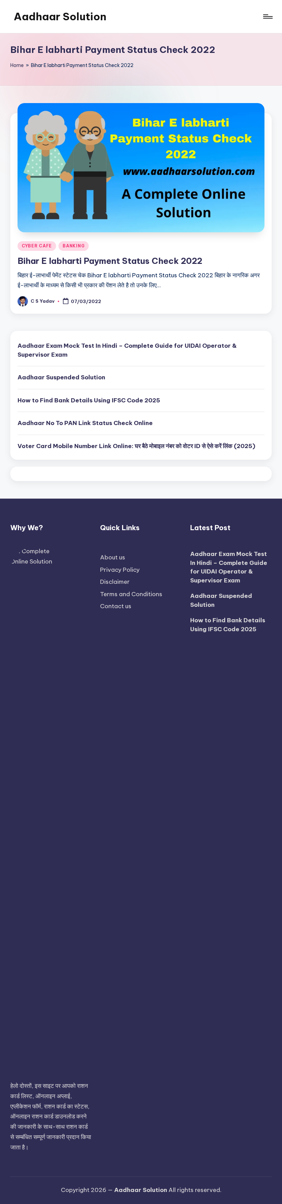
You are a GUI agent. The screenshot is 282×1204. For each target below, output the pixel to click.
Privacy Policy (120, 569)
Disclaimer (115, 582)
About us (112, 557)
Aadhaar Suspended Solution (61, 377)
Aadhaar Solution (60, 16)
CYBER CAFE (37, 245)
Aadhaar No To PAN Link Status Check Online (85, 423)
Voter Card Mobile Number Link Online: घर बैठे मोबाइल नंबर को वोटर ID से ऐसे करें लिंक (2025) (136, 446)
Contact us (115, 606)
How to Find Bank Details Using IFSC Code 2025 (89, 400)
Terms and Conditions (131, 594)
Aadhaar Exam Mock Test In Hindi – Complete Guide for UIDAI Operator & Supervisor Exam (127, 350)
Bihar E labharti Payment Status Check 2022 (110, 261)
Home (17, 65)
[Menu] (267, 16)
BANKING (74, 245)
